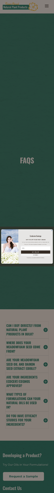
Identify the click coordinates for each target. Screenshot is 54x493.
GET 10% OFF (35, 252)
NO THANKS (35, 255)
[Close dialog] (51, 230)
